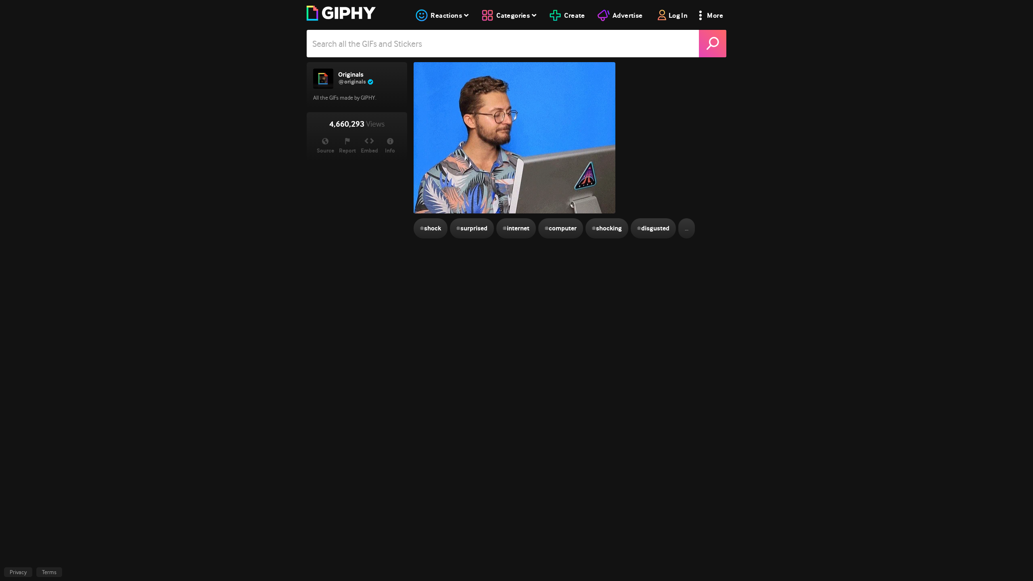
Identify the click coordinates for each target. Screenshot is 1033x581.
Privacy (18, 572)
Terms (49, 572)
